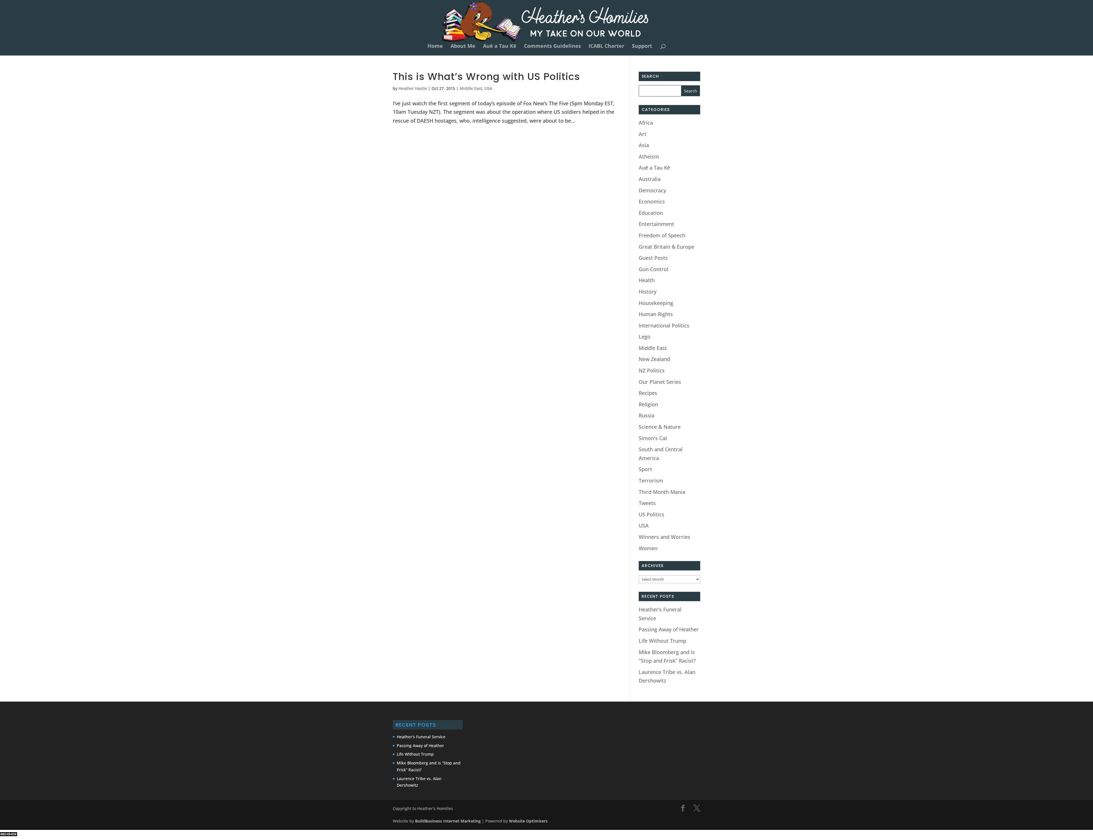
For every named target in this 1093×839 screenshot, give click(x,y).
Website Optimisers (529, 821)
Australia (650, 179)
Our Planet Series (660, 381)
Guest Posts (653, 257)
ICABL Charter (606, 46)
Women (648, 548)
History (647, 291)
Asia (644, 145)
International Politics (664, 325)
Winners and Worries (664, 536)
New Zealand (654, 359)
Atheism (649, 156)
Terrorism (651, 480)
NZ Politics (652, 370)
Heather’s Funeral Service (421, 736)
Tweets (647, 503)
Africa (646, 122)
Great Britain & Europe (666, 246)
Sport (645, 469)
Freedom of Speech (662, 235)
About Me (463, 46)
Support (642, 46)
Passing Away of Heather (669, 629)
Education (651, 212)
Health (647, 280)
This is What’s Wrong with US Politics (486, 76)
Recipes (648, 392)
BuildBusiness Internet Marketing (448, 821)
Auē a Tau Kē (499, 46)
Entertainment (656, 223)
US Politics (651, 514)
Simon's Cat (653, 438)
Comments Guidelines (552, 46)
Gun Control (653, 269)
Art (642, 134)
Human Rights (656, 314)
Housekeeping (656, 303)
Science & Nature (660, 426)
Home (435, 46)
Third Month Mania (662, 491)
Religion (648, 404)
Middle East (471, 88)
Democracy (652, 190)
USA (488, 88)
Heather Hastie (412, 88)
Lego (644, 336)
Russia (646, 415)
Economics (652, 201)
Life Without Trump (662, 640)
